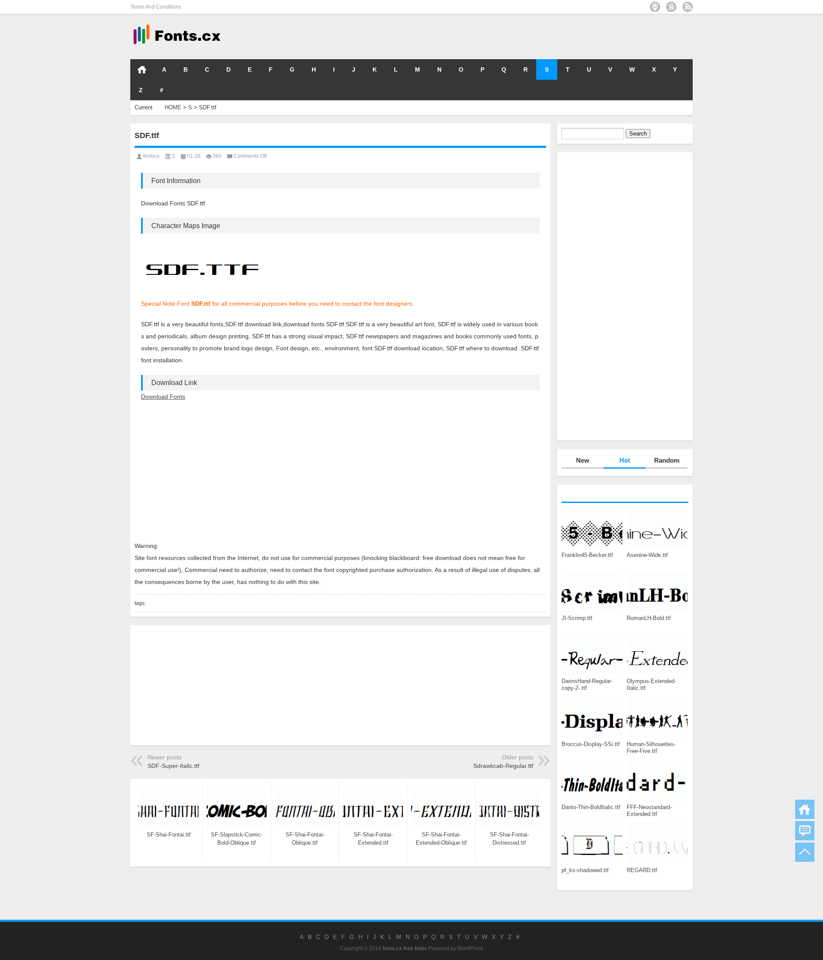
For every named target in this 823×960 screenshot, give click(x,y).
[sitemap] (655, 7)
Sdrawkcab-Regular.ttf (503, 765)
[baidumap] (671, 7)
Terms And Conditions (155, 7)
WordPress (470, 948)
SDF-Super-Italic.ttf (173, 765)
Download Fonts (163, 396)
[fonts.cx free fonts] (176, 25)
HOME (141, 69)
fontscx (151, 156)
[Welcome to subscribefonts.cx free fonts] (687, 7)
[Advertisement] (564, 36)
